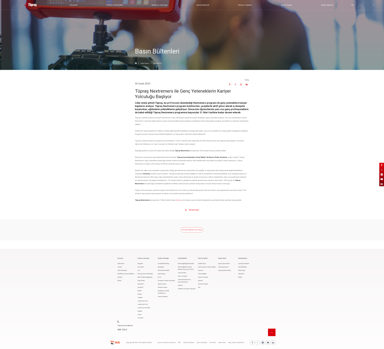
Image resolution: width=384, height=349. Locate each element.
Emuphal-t (141, 287)
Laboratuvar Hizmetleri (144, 307)
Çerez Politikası (202, 342)
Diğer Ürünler (141, 280)
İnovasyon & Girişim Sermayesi (166, 280)
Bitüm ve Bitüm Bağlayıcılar (145, 277)
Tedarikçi (140, 297)
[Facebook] (229, 84)
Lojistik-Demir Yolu (143, 304)
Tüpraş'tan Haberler (243, 263)
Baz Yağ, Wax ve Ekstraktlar (145, 273)
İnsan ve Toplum (182, 276)
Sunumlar (200, 270)
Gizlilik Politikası (188, 342)
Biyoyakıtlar (161, 267)
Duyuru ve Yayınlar (203, 277)
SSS (199, 287)
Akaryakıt (140, 263)
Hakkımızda (121, 263)
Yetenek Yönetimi (162, 287)
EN (352, 5)
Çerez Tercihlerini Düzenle (167, 342)
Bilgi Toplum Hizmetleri (236, 342)
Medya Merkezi (327, 5)
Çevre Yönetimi (182, 272)
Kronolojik (140, 318)
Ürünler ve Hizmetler (114, 5)
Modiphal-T (141, 284)
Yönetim (120, 267)
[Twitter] (235, 84)
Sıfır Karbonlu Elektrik (164, 270)
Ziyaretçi (120, 277)
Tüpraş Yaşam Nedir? (224, 263)
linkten (178, 200)
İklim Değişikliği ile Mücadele (186, 263)
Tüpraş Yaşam (286, 5)
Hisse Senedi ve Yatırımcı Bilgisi (207, 267)
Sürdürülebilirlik (202, 5)
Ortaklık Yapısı (202, 263)
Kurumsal (73, 5)
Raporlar (180, 285)
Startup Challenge (163, 296)
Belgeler (140, 311)
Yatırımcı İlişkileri (245, 5)
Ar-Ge (159, 277)
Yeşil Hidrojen (161, 273)
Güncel (139, 314)
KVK (179, 342)
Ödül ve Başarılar (122, 270)
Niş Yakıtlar (141, 267)
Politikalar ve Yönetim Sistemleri (186, 288)
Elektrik (140, 290)
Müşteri (140, 294)
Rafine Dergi (241, 270)
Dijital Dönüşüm (162, 284)
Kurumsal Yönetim (203, 284)
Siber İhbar (222, 342)
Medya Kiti (241, 273)
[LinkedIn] (246, 84)
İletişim (120, 280)
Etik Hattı (213, 342)
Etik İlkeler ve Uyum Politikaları (126, 273)
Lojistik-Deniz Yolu (143, 301)
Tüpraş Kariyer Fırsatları (224, 270)
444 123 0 (122, 330)
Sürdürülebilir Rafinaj (163, 263)
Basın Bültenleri (157, 63)
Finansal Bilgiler (202, 273)
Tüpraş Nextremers (223, 267)
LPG (139, 270)
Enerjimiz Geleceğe (160, 5)
